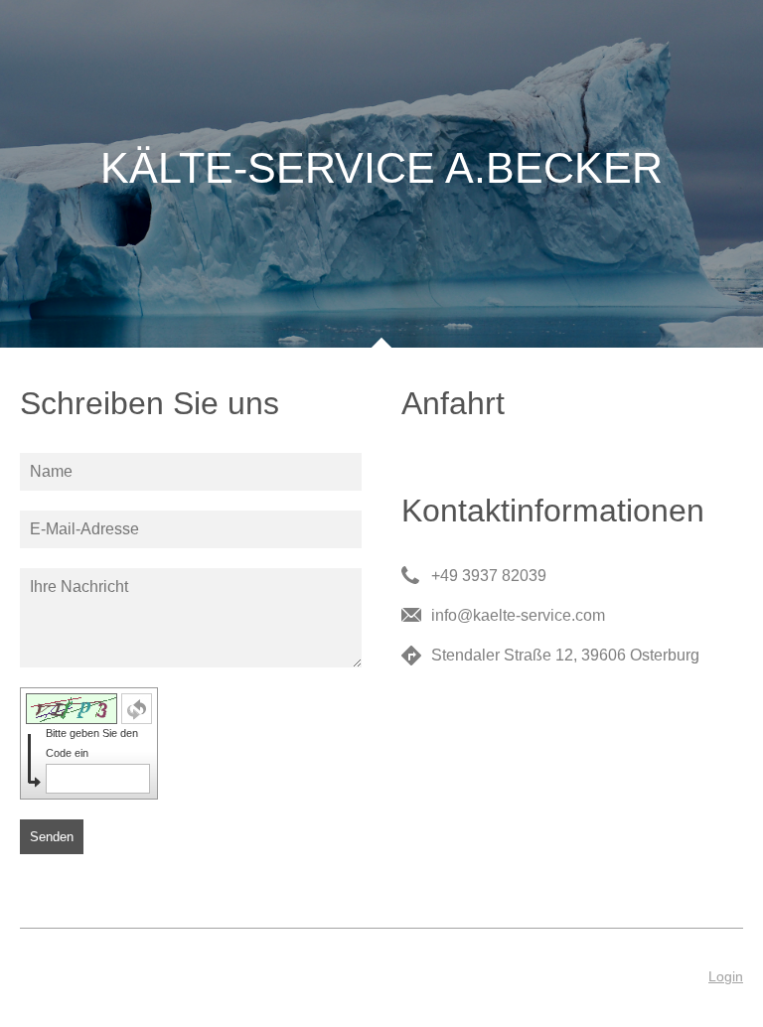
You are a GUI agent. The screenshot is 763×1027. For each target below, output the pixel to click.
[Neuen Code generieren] (136, 708)
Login (725, 976)
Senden (52, 836)
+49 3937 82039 (488, 575)
